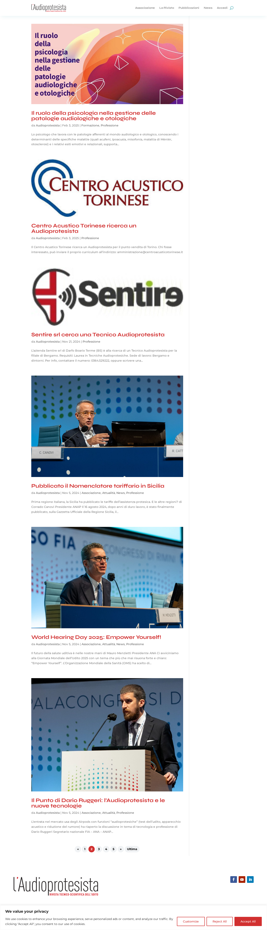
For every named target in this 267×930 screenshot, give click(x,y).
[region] (133, 917)
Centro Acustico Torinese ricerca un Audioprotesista (83, 228)
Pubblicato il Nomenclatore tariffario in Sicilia (97, 486)
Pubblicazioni (189, 8)
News (208, 8)
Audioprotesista (48, 125)
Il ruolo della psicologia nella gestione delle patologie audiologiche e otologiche (93, 116)
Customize (191, 921)
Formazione (90, 125)
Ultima (132, 849)
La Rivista (166, 8)
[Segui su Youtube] (242, 879)
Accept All (248, 921)
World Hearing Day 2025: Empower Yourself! (96, 637)
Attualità (108, 493)
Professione (109, 125)
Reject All (220, 921)
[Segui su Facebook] (233, 879)
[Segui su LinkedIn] (250, 879)
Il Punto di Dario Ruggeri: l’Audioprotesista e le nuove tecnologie (98, 803)
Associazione (145, 8)
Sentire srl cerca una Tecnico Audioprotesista (98, 334)
